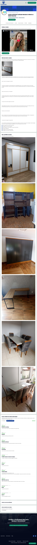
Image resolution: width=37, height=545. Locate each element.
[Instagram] (33, 536)
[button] (25, 2)
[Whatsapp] (35, 536)
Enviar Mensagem (12, 19)
